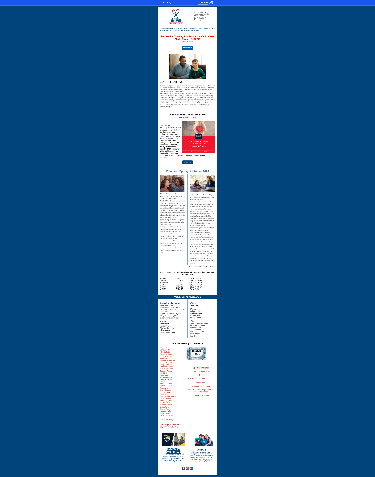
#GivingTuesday (167, 138)
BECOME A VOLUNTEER (174, 451)
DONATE (201, 449)
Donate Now (187, 162)
